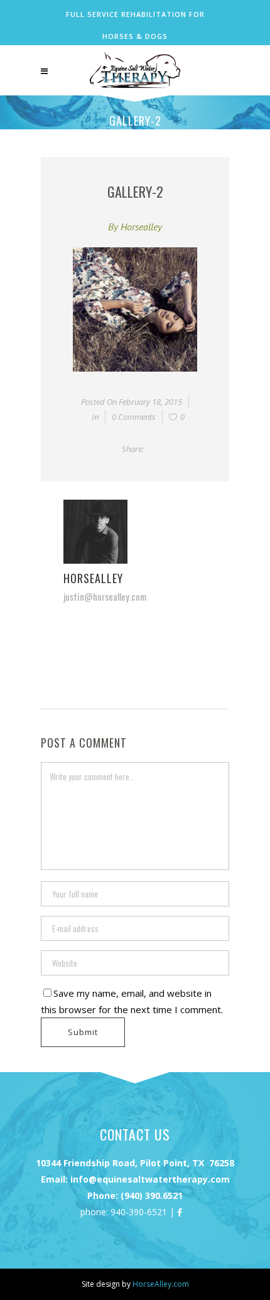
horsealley (141, 226)
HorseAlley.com (160, 1284)
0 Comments (134, 416)
